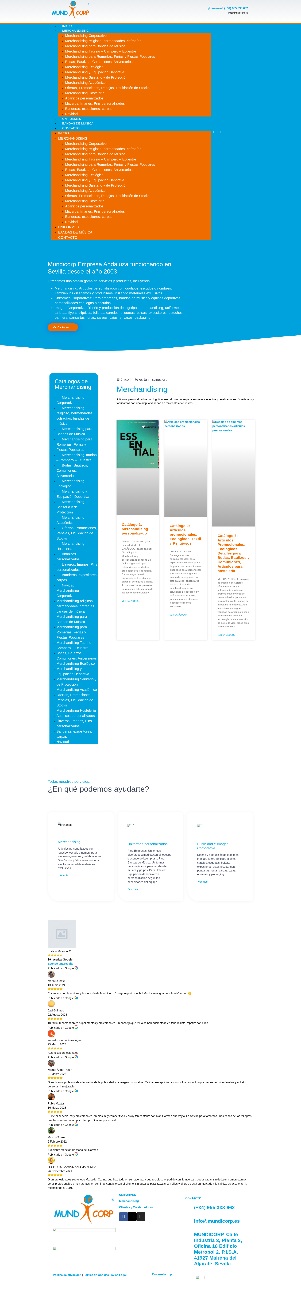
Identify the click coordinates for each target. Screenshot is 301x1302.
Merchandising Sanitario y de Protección (96, 77)
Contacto (71, 128)
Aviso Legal (118, 1274)
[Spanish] (248, 134)
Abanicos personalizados (84, 98)
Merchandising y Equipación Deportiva (94, 72)
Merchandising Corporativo (86, 36)
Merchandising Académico (85, 83)
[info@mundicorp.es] (189, 1221)
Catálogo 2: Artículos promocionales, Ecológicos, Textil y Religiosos (185, 534)
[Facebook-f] (214, 131)
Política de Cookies (96, 1274)
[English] (248, 129)
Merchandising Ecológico (84, 67)
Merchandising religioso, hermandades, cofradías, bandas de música (75, 415)
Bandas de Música (75, 232)
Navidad (71, 222)
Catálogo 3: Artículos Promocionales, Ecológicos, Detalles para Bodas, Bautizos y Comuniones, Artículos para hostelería (234, 553)
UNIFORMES (127, 1194)
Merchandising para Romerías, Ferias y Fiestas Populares (110, 56)
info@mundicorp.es (217, 1221)
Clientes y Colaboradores (136, 1207)
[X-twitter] (221, 131)
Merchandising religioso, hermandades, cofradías (103, 41)
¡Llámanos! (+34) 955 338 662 (228, 8)
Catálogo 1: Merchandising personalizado (135, 529)
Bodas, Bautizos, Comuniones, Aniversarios (99, 62)
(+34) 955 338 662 (214, 1207)
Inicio (63, 133)
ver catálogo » (131, 601)
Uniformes (68, 227)
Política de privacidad (67, 1274)
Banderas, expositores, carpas (88, 109)
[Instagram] (228, 131)
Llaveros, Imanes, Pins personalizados (95, 103)
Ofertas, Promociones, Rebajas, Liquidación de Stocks (107, 88)
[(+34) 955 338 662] (189, 1207)
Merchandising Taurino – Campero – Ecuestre (100, 51)
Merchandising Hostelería (85, 93)
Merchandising (75, 30)
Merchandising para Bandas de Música (95, 46)
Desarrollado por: (163, 1274)
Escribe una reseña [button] (60, 963)
